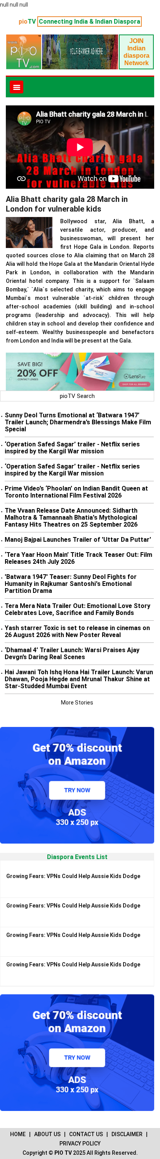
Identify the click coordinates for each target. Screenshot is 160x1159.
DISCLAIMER (127, 1134)
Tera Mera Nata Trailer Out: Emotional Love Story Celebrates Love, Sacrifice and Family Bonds (77, 609)
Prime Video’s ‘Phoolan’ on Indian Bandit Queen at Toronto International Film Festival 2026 (76, 492)
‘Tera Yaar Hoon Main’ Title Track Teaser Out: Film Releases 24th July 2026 (78, 558)
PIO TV (63, 1153)
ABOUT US (47, 1134)
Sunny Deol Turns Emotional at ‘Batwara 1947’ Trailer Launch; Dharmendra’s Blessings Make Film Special (78, 422)
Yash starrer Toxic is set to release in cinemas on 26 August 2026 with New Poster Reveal (77, 631)
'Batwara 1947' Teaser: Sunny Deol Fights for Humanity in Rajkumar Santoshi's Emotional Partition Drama (71, 583)
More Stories (77, 702)
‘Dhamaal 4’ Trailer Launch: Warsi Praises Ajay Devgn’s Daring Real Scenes (72, 653)
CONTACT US (86, 1134)
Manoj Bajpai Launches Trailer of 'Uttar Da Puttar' (78, 539)
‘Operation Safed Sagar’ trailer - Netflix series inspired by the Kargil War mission (72, 448)
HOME (18, 1134)
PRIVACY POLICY (80, 1143)
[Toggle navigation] (16, 87)
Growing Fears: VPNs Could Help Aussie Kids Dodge (73, 876)
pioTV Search (77, 396)
